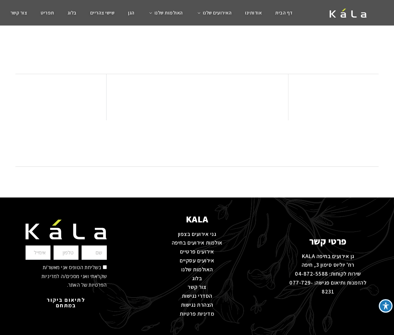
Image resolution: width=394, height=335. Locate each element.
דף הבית (284, 13)
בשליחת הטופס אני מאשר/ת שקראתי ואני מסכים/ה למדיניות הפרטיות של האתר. (74, 276)
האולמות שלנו (169, 13)
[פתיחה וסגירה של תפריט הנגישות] (385, 306)
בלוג (72, 13)
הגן (131, 13)
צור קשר (18, 13)
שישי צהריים (102, 13)
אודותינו (253, 13)
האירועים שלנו (217, 13)
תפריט (47, 13)
